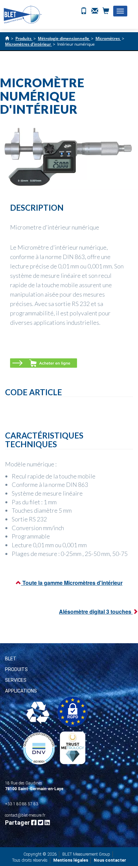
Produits (16, 669)
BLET (10, 658)
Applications (21, 691)
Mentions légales (70, 860)
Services (15, 680)
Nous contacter (110, 860)
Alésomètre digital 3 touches (96, 611)
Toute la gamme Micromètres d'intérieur (72, 583)
